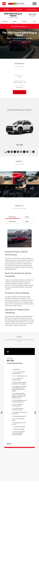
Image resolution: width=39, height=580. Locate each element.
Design (27, 217)
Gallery (15, 21)
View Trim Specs (19, 92)
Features (24, 21)
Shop (9, 443)
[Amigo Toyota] (18, 3)
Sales (7, 9)
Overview (5, 21)
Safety (27, 221)
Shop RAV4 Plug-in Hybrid (18, 26)
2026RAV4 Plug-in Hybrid (13, 14)
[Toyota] (4, 3)
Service (20, 9)
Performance (12, 217)
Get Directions (33, 9)
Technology (12, 221)
